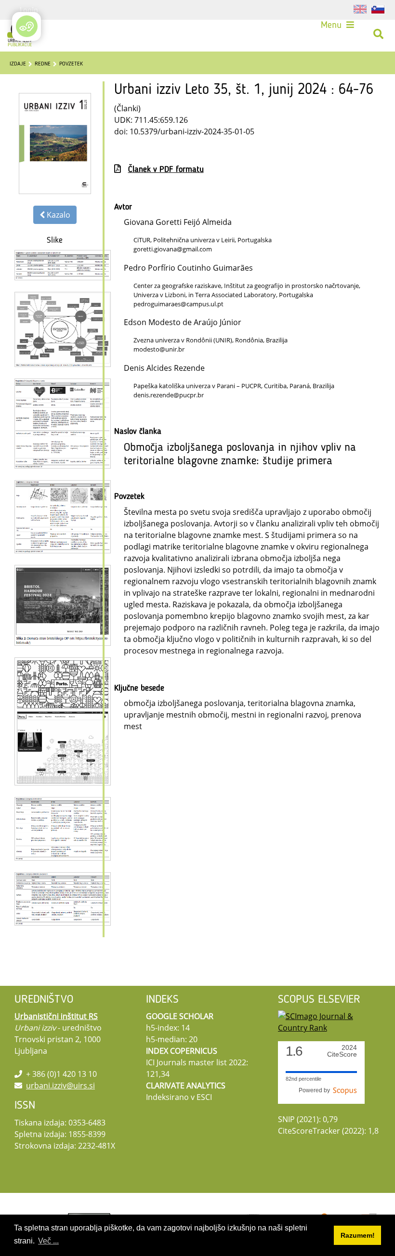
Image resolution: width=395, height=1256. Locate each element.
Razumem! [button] (358, 1235)
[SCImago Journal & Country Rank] (329, 1021)
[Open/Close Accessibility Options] (27, 26)
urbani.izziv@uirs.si (60, 1085)
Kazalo (57, 214)
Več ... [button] (48, 1241)
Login (29, 9)
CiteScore (342, 1051)
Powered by (316, 1090)
